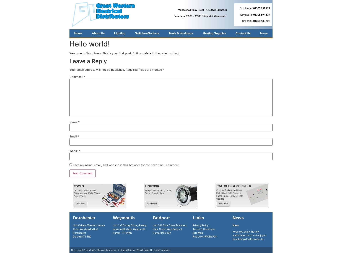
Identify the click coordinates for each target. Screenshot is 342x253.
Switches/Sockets (147, 33)
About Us (98, 33)
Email (74, 136)
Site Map (198, 232)
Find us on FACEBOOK (205, 236)
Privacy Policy (200, 225)
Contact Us (243, 33)
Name (74, 122)
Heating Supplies (214, 33)
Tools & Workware (181, 33)
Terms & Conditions (204, 229)
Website (74, 150)
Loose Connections (162, 250)
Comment (77, 76)
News (264, 33)
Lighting (119, 33)
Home (78, 33)
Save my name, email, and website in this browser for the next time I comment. (126, 165)
